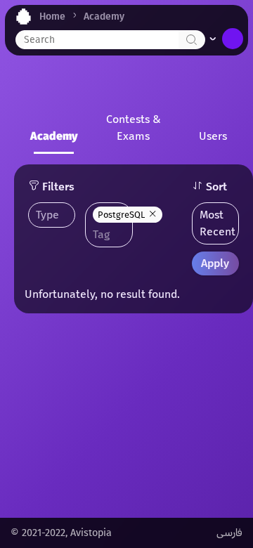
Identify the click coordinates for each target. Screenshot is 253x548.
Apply (215, 263)
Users (213, 136)
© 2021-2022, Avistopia (61, 533)
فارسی (229, 533)
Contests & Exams (133, 127)
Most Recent (217, 223)
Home (52, 16)
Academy (104, 16)
